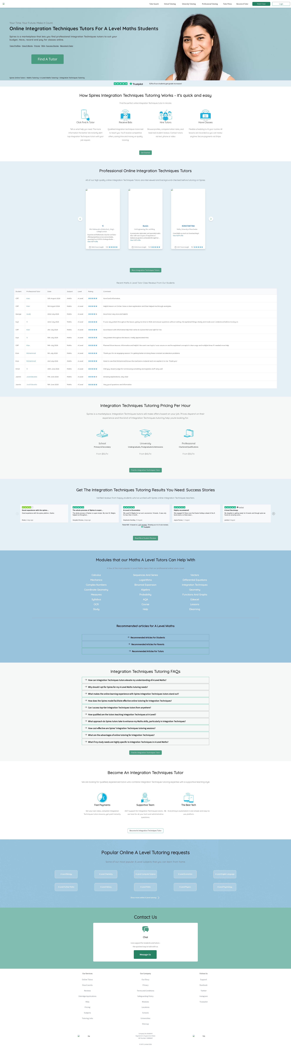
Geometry (194, 589)
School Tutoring (170, 4)
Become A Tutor (242, 4)
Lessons (194, 604)
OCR (96, 604)
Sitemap (145, 1024)
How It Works (27, 46)
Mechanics (96, 579)
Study (96, 609)
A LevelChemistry (106, 874)
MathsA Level (142, 559)
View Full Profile (93, 241)
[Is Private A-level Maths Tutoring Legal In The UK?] (178, 656)
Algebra (145, 589)
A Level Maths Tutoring (49, 78)
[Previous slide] (80, 219)
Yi (103, 226)
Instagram (203, 996)
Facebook (203, 985)
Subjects (87, 1013)
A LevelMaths (145, 887)
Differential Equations (195, 579)
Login (281, 4)
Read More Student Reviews (145, 538)
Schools (145, 1013)
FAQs (43, 46)
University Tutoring (189, 4)
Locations (145, 1007)
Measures (96, 594)
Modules (145, 1002)
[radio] (89, 298)
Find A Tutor (261, 4)
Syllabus (96, 599)
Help (145, 609)
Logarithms (145, 579)
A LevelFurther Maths (66, 887)
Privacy (145, 985)
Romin (145, 226)
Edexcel (195, 599)
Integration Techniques (194, 584)
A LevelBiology (66, 874)
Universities (145, 1018)
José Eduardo (31, 377)
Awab (28, 314)
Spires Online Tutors (17, 78)
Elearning (194, 609)
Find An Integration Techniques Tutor (145, 470)
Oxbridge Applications (87, 996)
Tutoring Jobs (87, 1018)
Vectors (195, 574)
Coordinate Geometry (96, 589)
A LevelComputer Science (145, 874)
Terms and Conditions (145, 990)
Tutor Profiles (15, 46)
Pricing (37, 46)
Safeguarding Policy (145, 996)
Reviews (87, 990)
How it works (87, 985)
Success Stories (52, 46)
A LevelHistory (105, 887)
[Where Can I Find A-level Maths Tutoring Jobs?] (113, 656)
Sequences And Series (145, 574)
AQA (145, 599)
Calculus (96, 574)
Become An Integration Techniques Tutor (145, 830)
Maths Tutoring (33, 78)
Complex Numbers (96, 584)
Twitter (204, 990)
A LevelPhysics (185, 887)
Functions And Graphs (194, 594)
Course (145, 604)
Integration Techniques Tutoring (72, 78)
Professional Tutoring (210, 4)
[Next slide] (211, 219)
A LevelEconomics (185, 874)
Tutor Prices (227, 4)
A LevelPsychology (224, 887)
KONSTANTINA (188, 226)
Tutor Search (154, 4)
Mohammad (31, 353)
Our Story (145, 979)
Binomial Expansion (145, 584)
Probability (145, 594)
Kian (28, 298)
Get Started (145, 152)
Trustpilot (203, 1002)
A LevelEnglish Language (224, 874)
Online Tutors (87, 979)
